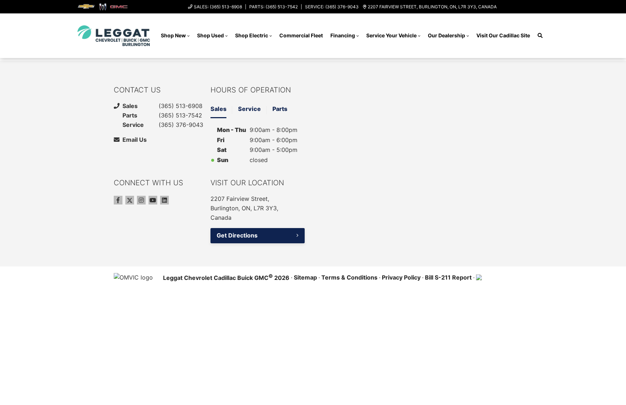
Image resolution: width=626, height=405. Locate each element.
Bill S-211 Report (448, 277)
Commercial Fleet (301, 35)
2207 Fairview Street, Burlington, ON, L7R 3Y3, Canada (432, 6)
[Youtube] (153, 200)
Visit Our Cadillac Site (503, 35)
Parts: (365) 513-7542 (273, 6)
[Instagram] (141, 200)
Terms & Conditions (349, 277)
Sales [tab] (218, 108)
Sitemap (305, 277)
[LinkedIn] (164, 200)
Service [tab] (249, 108)
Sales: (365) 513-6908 (218, 6)
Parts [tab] (279, 108)
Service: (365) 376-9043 (332, 6)
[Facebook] (118, 200)
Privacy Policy (401, 277)
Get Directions (237, 235)
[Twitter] (129, 200)
